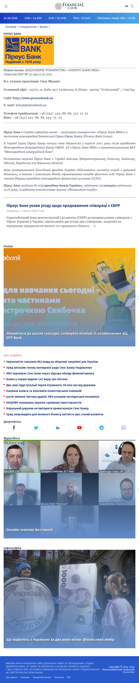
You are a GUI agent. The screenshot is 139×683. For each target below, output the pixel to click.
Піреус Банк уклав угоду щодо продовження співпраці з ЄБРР (63, 205)
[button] (132, 6)
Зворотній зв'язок (42, 677)
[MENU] (6, 6)
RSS (69, 677)
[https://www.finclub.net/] (69, 6)
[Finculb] (15, 428)
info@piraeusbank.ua (31, 105)
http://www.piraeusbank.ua (33, 98)
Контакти (59, 677)
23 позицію (107, 185)
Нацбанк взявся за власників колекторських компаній (43, 391)
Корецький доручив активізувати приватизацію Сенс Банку (47, 408)
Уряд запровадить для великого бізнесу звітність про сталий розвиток (55, 414)
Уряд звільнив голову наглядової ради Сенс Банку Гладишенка (49, 367)
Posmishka (129, 672)
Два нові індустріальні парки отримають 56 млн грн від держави (50, 385)
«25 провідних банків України (59, 185)
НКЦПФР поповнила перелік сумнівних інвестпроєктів (43, 402)
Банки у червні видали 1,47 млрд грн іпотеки (36, 379)
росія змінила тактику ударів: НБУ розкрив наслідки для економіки (52, 396)
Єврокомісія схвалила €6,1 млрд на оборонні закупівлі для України (52, 361)
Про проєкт (11, 677)
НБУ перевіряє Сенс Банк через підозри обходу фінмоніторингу (50, 373)
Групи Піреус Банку (68, 136)
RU (127, 6)
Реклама (25, 677)
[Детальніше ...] (93, 226)
